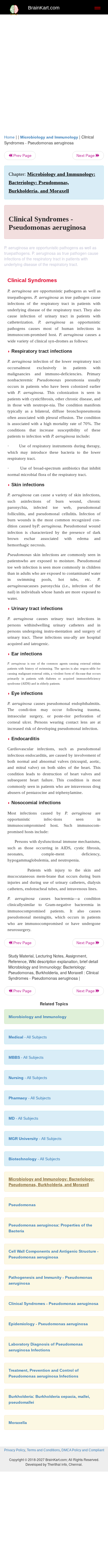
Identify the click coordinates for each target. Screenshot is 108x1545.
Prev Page (22, 155)
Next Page (86, 155)
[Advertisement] (54, 77)
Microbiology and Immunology (49, 137)
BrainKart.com (44, 8)
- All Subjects (23, 1118)
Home (9, 137)
